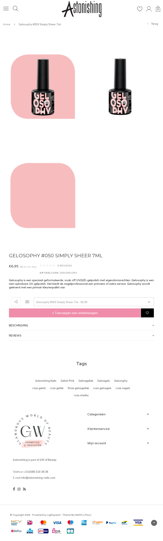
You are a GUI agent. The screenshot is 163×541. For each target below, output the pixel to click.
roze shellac (81, 395)
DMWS (79, 514)
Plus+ (88, 514)
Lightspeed (53, 514)
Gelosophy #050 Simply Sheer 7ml (40, 24)
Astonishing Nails (45, 380)
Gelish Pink (67, 380)
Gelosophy (120, 380)
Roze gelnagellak (78, 388)
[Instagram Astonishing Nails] (18, 489)
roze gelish (39, 388)
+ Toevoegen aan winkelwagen (75, 313)
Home (6, 24)
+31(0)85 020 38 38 (36, 471)
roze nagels (123, 388)
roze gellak (57, 388)
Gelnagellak (86, 380)
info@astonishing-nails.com (38, 477)
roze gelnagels (102, 388)
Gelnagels (103, 380)
